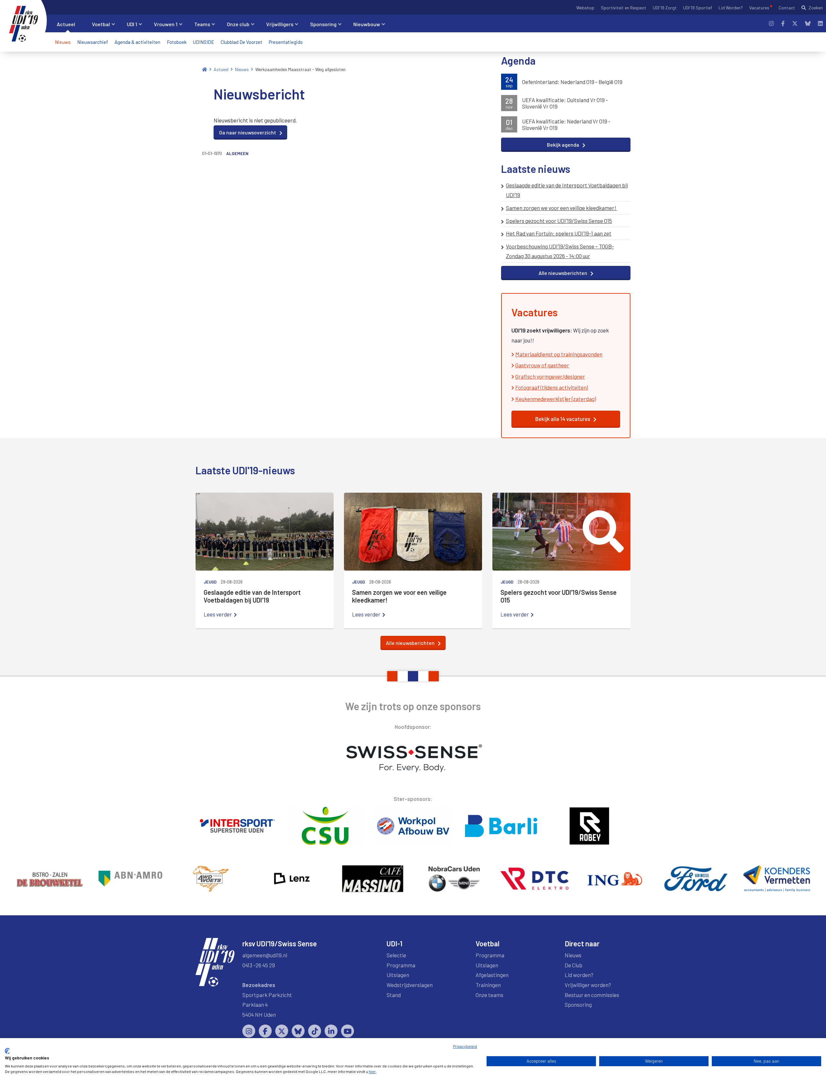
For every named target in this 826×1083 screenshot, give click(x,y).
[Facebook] (783, 23)
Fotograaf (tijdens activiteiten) (551, 387)
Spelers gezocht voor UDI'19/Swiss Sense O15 (559, 220)
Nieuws (63, 42)
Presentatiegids (286, 42)
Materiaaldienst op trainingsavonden (558, 354)
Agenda (518, 60)
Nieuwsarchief (92, 42)
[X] (795, 23)
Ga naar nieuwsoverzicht (247, 132)
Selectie (396, 955)
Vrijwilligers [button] (279, 24)
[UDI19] (23, 24)
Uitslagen (398, 975)
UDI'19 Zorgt (665, 7)
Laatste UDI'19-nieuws (245, 470)
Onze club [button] (238, 24)
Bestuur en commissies (592, 995)
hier (372, 1071)
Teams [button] (202, 24)
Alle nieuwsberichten (563, 273)
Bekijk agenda (563, 145)
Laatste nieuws (535, 169)
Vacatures (759, 7)
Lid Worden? (731, 7)
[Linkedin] (820, 23)
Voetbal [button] (101, 24)
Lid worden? (579, 975)
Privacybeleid (465, 1046)
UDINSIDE (203, 42)
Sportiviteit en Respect (623, 7)
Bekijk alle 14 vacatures (562, 418)
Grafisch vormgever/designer (550, 376)
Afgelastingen (492, 975)
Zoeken (816, 7)
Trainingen (488, 985)
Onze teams (489, 995)
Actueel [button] (66, 24)
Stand (394, 995)
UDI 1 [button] (132, 24)
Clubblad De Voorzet (241, 42)
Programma (401, 965)
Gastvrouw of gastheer (542, 365)
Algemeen (237, 153)
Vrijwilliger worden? (588, 985)
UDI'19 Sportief (697, 7)
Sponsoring (578, 1004)
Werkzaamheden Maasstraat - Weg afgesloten (300, 69)
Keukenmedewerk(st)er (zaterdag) (555, 398)
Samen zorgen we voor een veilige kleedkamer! (561, 208)
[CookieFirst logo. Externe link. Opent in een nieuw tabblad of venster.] (7, 1051)
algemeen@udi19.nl (264, 955)
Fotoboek (176, 42)
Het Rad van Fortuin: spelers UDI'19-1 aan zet (558, 233)
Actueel (221, 69)
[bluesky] (808, 23)
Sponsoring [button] (323, 24)
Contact (787, 7)
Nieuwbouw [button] (366, 24)
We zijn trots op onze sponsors (413, 706)
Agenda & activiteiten (137, 42)
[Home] (204, 69)
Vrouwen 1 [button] (165, 24)
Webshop (585, 7)
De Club (573, 965)
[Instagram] (771, 23)
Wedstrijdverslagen (410, 985)
